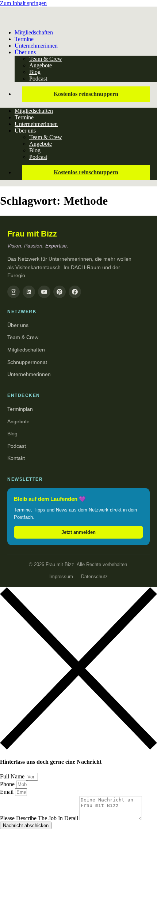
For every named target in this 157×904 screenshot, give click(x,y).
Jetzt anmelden (78, 532)
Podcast (38, 78)
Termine (24, 117)
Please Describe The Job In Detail (40, 818)
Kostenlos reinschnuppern (86, 94)
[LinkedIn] (29, 292)
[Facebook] (75, 292)
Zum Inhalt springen (23, 3)
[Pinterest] (59, 292)
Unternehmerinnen (36, 45)
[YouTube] (44, 292)
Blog (35, 72)
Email (7, 792)
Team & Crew (45, 59)
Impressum (61, 576)
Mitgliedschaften (34, 32)
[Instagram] (13, 292)
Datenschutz (94, 576)
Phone (8, 784)
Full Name (13, 776)
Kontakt (16, 458)
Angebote (40, 65)
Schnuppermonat (27, 362)
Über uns (25, 52)
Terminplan (20, 409)
